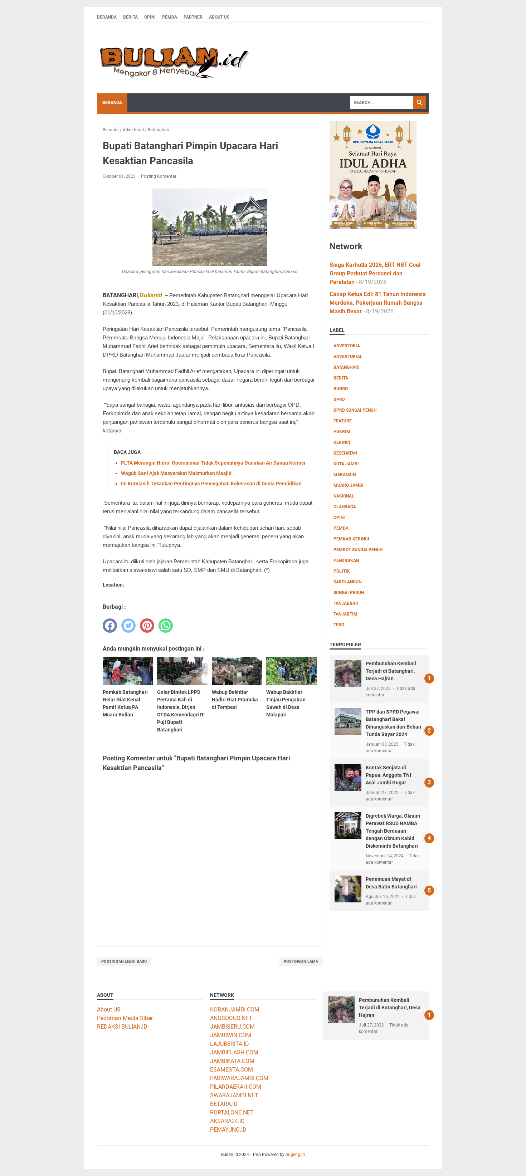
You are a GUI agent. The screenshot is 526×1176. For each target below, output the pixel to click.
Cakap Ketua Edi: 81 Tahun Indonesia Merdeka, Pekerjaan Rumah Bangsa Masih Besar (378, 303)
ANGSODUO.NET (231, 1018)
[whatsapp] (166, 625)
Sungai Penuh (348, 592)
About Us (219, 17)
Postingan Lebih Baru (124, 961)
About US (109, 1009)
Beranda (107, 17)
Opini (150, 17)
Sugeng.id (295, 1154)
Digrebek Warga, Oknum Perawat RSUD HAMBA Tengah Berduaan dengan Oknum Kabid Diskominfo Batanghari (393, 831)
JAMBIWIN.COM (230, 1035)
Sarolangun (347, 581)
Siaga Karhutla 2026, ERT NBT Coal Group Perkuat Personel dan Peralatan (375, 273)
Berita (130, 17)
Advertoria (346, 345)
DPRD (339, 399)
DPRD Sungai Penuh (354, 410)
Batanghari (346, 367)
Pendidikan (346, 560)
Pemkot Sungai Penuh (358, 549)
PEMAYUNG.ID (228, 1129)
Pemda (169, 17)
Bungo (340, 388)
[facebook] (110, 625)
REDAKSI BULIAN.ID (122, 1026)
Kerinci (341, 442)
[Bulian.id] (173, 58)
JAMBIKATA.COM (232, 1061)
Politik (341, 571)
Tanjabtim (345, 614)
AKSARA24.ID (227, 1121)
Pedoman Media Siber (125, 1018)
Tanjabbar (345, 603)
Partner (193, 17)
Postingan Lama (301, 961)
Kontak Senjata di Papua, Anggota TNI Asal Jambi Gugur (388, 775)
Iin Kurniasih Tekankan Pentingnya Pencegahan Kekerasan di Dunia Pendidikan (211, 483)
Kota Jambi (346, 463)
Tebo (338, 624)
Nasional (343, 496)
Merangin (344, 474)
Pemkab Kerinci (351, 539)
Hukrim (341, 431)
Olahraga (344, 506)
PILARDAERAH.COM (235, 1086)
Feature (342, 420)
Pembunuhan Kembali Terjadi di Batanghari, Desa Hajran (391, 671)
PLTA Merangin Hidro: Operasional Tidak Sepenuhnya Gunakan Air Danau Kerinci (213, 463)
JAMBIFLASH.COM (234, 1052)
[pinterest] (147, 625)
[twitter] (128, 625)
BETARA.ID (224, 1104)
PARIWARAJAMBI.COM (239, 1078)
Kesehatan (345, 453)
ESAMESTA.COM (231, 1069)
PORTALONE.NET (232, 1112)
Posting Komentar (158, 176)
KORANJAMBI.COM (234, 1009)
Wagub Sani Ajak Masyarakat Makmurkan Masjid (176, 473)
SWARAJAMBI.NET (234, 1095)
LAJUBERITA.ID (229, 1043)
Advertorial (347, 356)
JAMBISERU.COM (232, 1026)
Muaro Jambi (348, 485)
